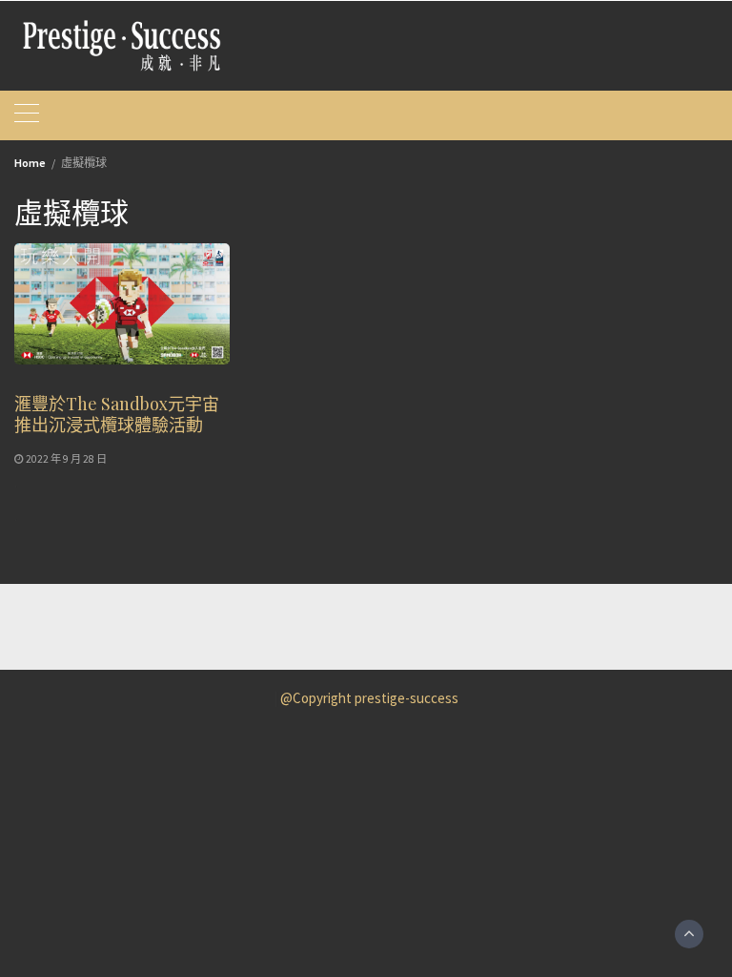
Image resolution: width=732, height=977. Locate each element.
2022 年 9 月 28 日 (66, 459)
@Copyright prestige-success (369, 698)
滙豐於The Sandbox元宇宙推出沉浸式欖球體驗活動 (116, 414)
